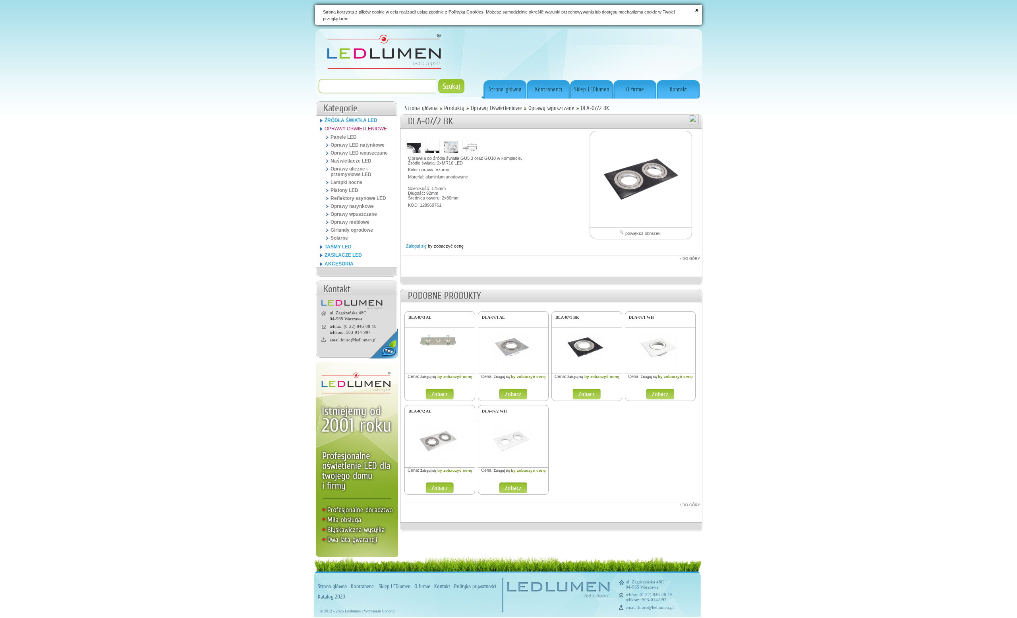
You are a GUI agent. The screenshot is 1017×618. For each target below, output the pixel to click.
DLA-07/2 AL (419, 411)
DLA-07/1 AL (493, 317)
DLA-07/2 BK (595, 108)
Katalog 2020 (331, 596)
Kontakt (678, 89)
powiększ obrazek (642, 233)
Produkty (454, 108)
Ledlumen (353, 611)
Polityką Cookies (466, 12)
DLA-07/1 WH (641, 317)
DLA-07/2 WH (494, 411)
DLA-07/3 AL (419, 317)
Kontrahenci (548, 89)
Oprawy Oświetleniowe (496, 108)
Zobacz (439, 394)
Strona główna (505, 89)
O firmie (635, 89)
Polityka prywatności (475, 586)
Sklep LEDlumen (591, 89)
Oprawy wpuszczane (551, 108)
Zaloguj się (416, 246)
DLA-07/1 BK (567, 317)
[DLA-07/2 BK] (641, 178)
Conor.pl (389, 611)
